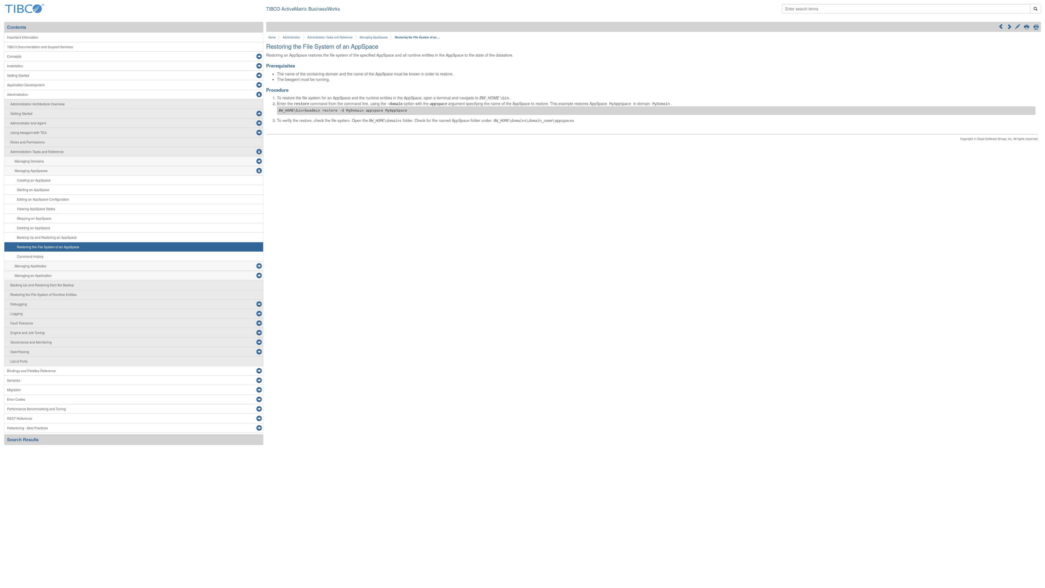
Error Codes (16, 399)
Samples (13, 380)
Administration (17, 94)
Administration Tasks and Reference (37, 151)
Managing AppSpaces (31, 170)
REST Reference (19, 418)
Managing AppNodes (30, 266)
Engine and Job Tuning (27, 332)
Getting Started (18, 75)
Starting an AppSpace (33, 189)
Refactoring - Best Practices (27, 427)
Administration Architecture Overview (37, 104)
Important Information (22, 37)
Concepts (14, 56)
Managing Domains (29, 161)
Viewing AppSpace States (36, 208)
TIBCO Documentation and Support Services (40, 46)
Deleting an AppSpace (33, 227)
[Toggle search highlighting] (1017, 27)
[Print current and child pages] (1036, 27)
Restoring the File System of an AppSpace (48, 246)
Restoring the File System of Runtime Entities (43, 294)
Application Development (25, 84)
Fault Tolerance (21, 323)
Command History (30, 256)
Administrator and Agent (28, 123)
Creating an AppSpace (34, 180)
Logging (16, 313)
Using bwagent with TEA (28, 132)
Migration (14, 389)
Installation (15, 65)
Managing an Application (33, 275)
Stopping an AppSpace (34, 218)
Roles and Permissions (27, 142)
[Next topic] (1009, 26)
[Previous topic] (1000, 26)
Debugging (18, 304)
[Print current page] (1027, 27)
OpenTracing (19, 351)
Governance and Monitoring (31, 342)
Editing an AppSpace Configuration (43, 199)
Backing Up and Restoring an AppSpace (47, 237)
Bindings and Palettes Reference (31, 370)
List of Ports (18, 361)
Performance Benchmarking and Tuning (36, 408)
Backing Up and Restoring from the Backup (42, 285)
